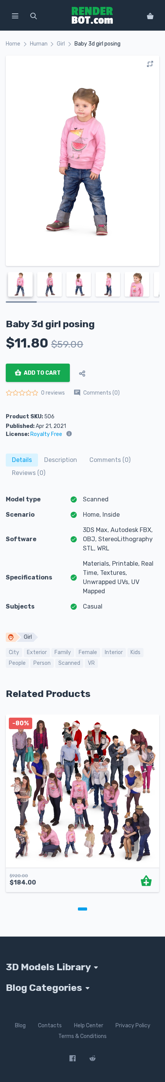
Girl (61, 44)
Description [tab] (60, 459)
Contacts (50, 1025)
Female (88, 652)
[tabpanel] (82, 807)
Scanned (69, 663)
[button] (15, 15)
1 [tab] (82, 909)
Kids (135, 652)
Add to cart (42, 373)
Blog (20, 1025)
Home (13, 44)
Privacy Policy (133, 1025)
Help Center (88, 1025)
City (14, 652)
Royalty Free (46, 434)
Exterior (37, 652)
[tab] (22, 460)
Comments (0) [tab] (109, 459)
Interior (114, 652)
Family (62, 652)
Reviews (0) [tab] (28, 473)
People (17, 663)
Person (42, 663)
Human (39, 44)
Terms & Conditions (82, 1036)
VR (91, 663)
